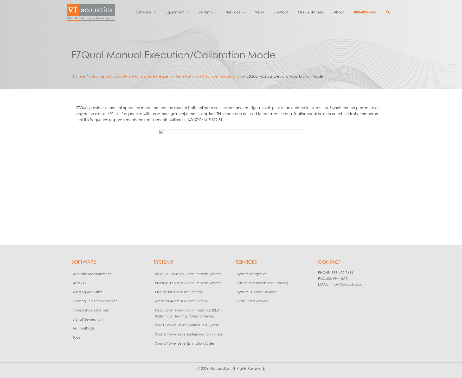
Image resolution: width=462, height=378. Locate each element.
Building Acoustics (87, 292)
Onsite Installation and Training (262, 283)
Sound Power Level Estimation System (185, 343)
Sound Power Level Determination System (189, 334)
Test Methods (83, 328)
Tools (76, 337)
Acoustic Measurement (92, 274)
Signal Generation (88, 319)
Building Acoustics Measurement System (188, 283)
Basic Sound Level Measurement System (188, 274)
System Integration (252, 274)
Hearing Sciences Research (95, 301)
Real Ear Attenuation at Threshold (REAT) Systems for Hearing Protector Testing (188, 313)
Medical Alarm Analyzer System (181, 301)
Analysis (79, 283)
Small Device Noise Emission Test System (187, 325)
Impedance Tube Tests (91, 310)
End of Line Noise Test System (178, 292)
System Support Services (256, 292)
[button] (388, 12)
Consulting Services (253, 301)
